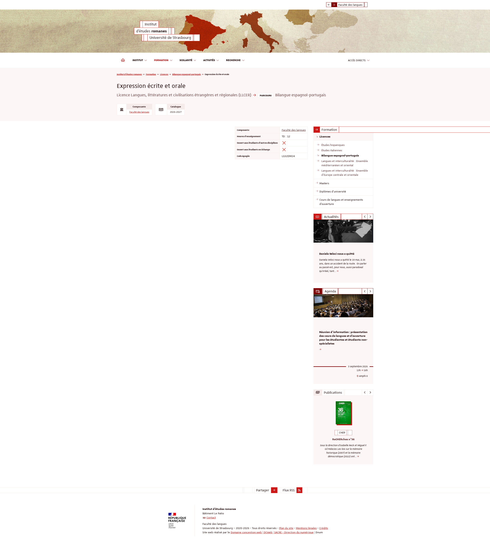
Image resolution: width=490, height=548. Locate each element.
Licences (164, 74)
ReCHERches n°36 (343, 439)
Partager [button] (262, 490)
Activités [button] (209, 60)
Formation (151, 74)
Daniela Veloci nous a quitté (336, 254)
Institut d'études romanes (129, 74)
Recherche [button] (233, 60)
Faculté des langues (139, 112)
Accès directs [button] (357, 60)
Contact (211, 517)
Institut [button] (137, 60)
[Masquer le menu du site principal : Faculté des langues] (368, 4)
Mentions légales (306, 528)
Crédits (323, 528)
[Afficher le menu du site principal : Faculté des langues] (329, 4)
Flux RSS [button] (289, 490)
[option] (343, 251)
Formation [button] (161, 60)
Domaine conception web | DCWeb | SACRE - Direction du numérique (272, 532)
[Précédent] (365, 217)
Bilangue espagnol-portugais (186, 74)
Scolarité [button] (186, 60)
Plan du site (286, 528)
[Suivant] (370, 217)
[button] (274, 490)
